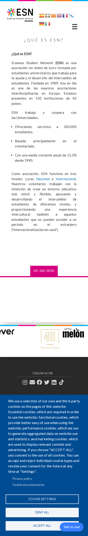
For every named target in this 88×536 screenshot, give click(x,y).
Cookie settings (42, 499)
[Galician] (71, 16)
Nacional (43, 179)
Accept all (42, 525)
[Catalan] (53, 16)
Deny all (42, 512)
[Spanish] (41, 16)
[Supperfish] (75, 26)
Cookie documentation (28, 485)
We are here (44, 271)
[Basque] (47, 16)
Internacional (66, 179)
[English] (59, 16)
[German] (41, 24)
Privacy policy (22, 478)
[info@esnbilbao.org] (33, 382)
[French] (65, 16)
